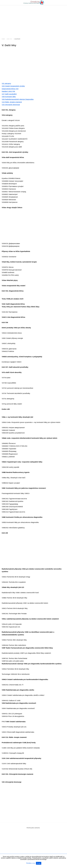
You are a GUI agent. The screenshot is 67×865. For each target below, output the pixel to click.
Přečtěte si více (31, 863)
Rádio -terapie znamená (12, 102)
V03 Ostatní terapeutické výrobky (13, 86)
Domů (3, 38)
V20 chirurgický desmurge (11, 105)
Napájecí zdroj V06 (8, 91)
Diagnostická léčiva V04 (10, 89)
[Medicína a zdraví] (33, 2)
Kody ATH (9, 38)
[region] (33, 20)
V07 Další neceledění (9, 94)
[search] (64, 3)
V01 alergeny (6, 83)
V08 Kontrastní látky (9, 97)
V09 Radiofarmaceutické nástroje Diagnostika (18, 99)
